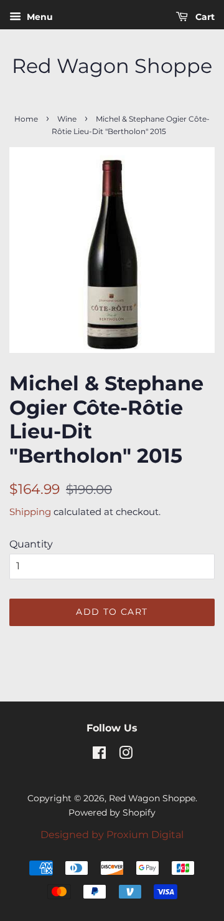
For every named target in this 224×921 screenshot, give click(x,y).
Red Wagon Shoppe (112, 66)
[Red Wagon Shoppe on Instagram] (126, 755)
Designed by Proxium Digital (112, 835)
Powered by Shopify (112, 812)
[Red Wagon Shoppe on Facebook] (99, 755)
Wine (67, 118)
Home (26, 118)
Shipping (30, 512)
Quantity (31, 544)
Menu (38, 16)
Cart (204, 16)
